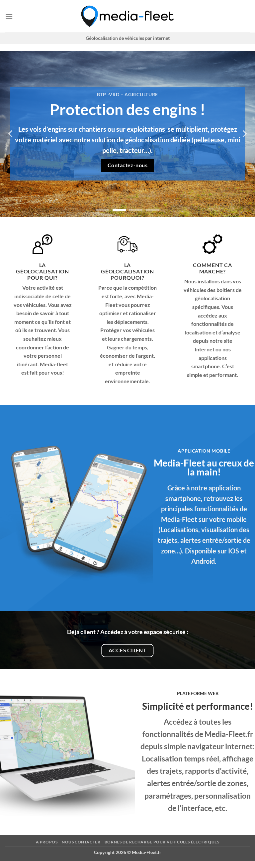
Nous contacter (81, 841)
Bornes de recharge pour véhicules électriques (162, 841)
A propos (47, 841)
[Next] (244, 133)
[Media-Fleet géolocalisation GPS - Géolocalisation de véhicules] (127, 16)
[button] (9, 16)
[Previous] (11, 133)
